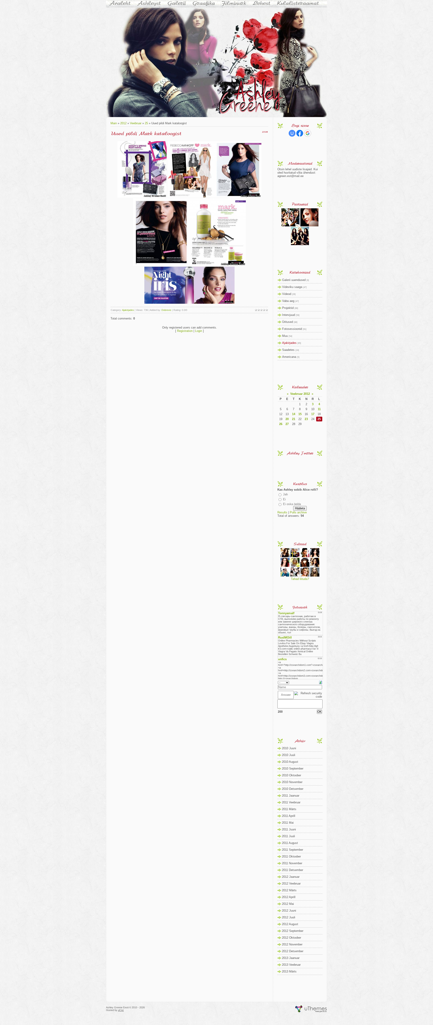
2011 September (292, 849)
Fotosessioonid (292, 329)
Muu (285, 336)
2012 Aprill (288, 897)
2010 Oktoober (291, 775)
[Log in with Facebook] (299, 133)
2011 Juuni (289, 829)
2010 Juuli (288, 755)
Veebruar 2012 (300, 393)
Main (114, 123)
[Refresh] (320, 682)
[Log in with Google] (307, 133)
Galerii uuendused (294, 280)
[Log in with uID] (292, 133)
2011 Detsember (292, 870)
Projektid (288, 308)
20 (287, 419)
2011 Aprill (288, 816)
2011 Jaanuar (290, 795)
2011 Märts (289, 809)
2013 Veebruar (291, 964)
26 (280, 424)
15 (300, 414)
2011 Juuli (288, 836)
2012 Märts (289, 890)
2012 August (290, 924)
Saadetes (288, 350)
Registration (185, 331)
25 (146, 123)
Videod (286, 294)
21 (293, 419)
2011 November (292, 863)
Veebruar (135, 123)
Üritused (287, 322)
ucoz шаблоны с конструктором (311, 1009)
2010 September (292, 768)
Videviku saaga (292, 287)
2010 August (290, 761)
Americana (289, 357)
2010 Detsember (292, 789)
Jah (285, 494)
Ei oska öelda (292, 504)
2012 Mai (288, 903)
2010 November (292, 782)
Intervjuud (288, 315)
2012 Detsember (292, 951)
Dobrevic (166, 310)
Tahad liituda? (300, 579)
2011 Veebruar (291, 802)
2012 (123, 123)
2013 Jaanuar (290, 958)
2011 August (290, 843)
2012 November (292, 944)
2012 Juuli (288, 917)
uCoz (121, 1010)
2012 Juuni (289, 910)
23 (306, 419)
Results (282, 512)
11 (319, 409)
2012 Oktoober (291, 937)
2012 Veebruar (291, 883)
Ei (284, 499)
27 (287, 424)
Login (198, 331)
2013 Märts (289, 971)
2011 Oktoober (291, 856)
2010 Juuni (289, 748)
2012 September (292, 931)
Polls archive (298, 512)
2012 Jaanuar (290, 876)
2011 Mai (288, 822)
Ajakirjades (128, 310)
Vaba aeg (288, 301)
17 (312, 414)
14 (293, 414)
